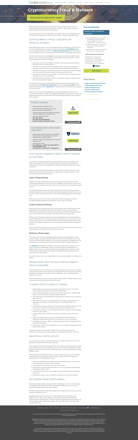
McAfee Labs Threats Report (49, 85)
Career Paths (79, 2)
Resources (107, 2)
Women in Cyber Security (92, 89)
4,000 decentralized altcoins (61, 51)
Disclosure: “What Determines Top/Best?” (69, 407)
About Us (46, 407)
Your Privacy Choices (82, 407)
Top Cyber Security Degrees (60, 2)
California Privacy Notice (95, 407)
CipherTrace (49, 87)
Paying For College (99, 2)
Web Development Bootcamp (93, 85)
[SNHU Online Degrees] (96, 68)
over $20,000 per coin (72, 49)
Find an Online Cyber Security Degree (46, 18)
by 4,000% (71, 85)
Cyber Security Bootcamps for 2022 (95, 83)
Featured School (73, 122)
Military (91, 2)
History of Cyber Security (92, 87)
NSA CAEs (86, 2)
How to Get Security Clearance (94, 91)
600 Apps (34, 246)
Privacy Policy (40, 407)
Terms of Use (56, 407)
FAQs (51, 407)
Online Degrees (72, 2)
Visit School (73, 113)
